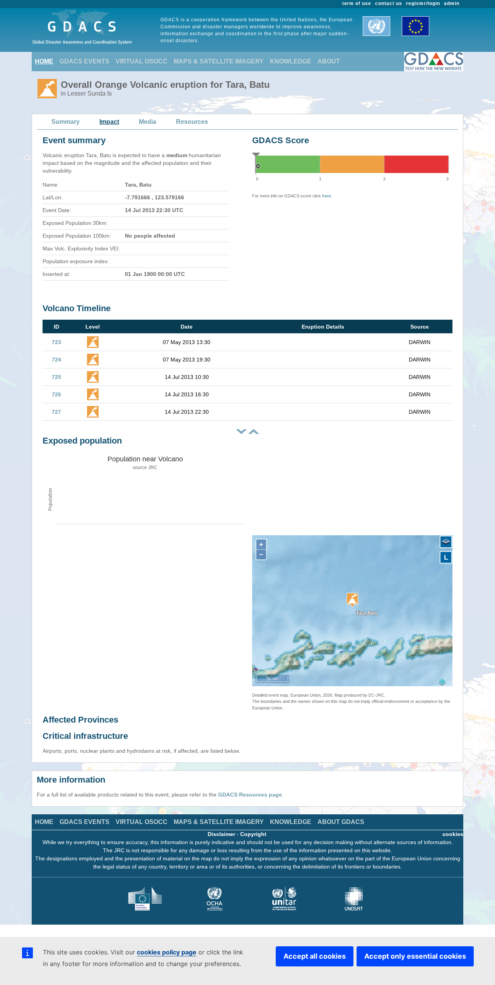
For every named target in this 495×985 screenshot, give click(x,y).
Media (147, 121)
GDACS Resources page (250, 794)
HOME (44, 61)
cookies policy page (166, 952)
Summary (65, 121)
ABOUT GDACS (340, 822)
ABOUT (328, 61)
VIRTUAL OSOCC (141, 61)
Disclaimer (221, 834)
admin (451, 3)
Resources (192, 121)
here (326, 196)
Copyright (253, 834)
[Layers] (446, 542)
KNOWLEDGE (290, 61)
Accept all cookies (314, 956)
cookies (452, 834)
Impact (109, 121)
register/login (423, 3)
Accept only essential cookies (415, 956)
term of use (357, 3)
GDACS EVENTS (84, 61)
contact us (388, 3)
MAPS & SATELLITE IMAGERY (219, 61)
